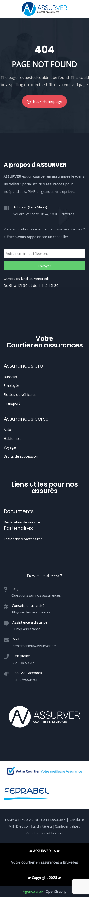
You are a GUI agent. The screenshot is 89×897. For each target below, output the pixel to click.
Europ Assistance (26, 629)
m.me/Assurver (25, 679)
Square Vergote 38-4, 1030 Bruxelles (44, 214)
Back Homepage (47, 101)
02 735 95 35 (24, 662)
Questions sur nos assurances (36, 595)
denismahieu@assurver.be (34, 645)
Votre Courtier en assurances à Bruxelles (44, 862)
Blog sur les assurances (31, 612)
